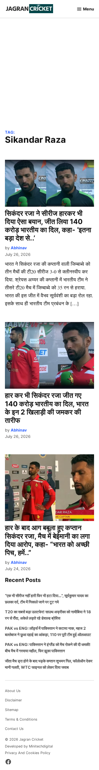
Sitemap (11, 710)
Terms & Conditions (21, 719)
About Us (13, 691)
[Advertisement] (49, 77)
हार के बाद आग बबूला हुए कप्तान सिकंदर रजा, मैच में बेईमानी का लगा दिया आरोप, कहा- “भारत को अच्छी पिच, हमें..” (47, 540)
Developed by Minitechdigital (29, 746)
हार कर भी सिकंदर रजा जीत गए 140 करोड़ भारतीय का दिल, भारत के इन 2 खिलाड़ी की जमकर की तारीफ (47, 407)
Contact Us (14, 729)
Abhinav (19, 247)
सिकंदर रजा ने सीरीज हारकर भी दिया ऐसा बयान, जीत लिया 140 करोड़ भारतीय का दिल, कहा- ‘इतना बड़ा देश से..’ (48, 225)
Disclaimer (13, 700)
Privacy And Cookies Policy (27, 753)
